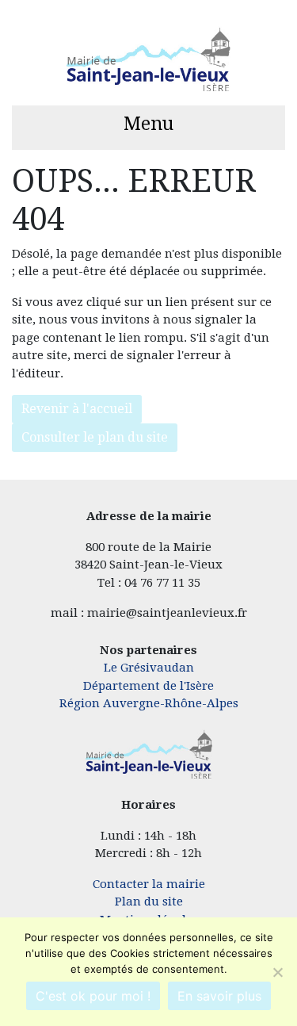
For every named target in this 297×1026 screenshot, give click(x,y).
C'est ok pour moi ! (93, 996)
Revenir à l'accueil (76, 408)
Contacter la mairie (149, 884)
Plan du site (149, 901)
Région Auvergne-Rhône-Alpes (148, 703)
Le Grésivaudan (149, 667)
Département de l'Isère (148, 686)
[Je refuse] (277, 972)
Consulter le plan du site (94, 437)
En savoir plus (219, 996)
